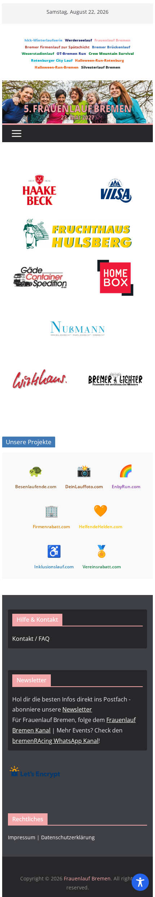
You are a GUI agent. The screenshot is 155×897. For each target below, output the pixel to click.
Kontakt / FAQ (30, 639)
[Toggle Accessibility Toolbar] (140, 882)
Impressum (21, 837)
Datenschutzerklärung (68, 837)
